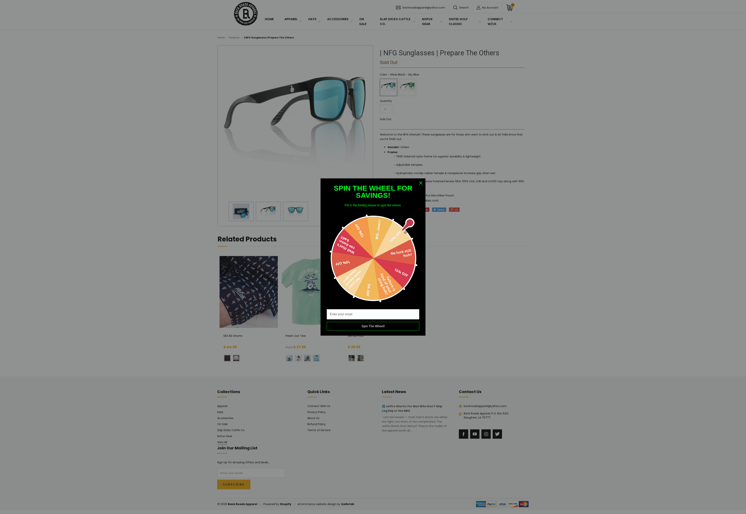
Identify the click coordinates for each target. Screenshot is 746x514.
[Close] (420, 183)
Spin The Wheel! (373, 326)
